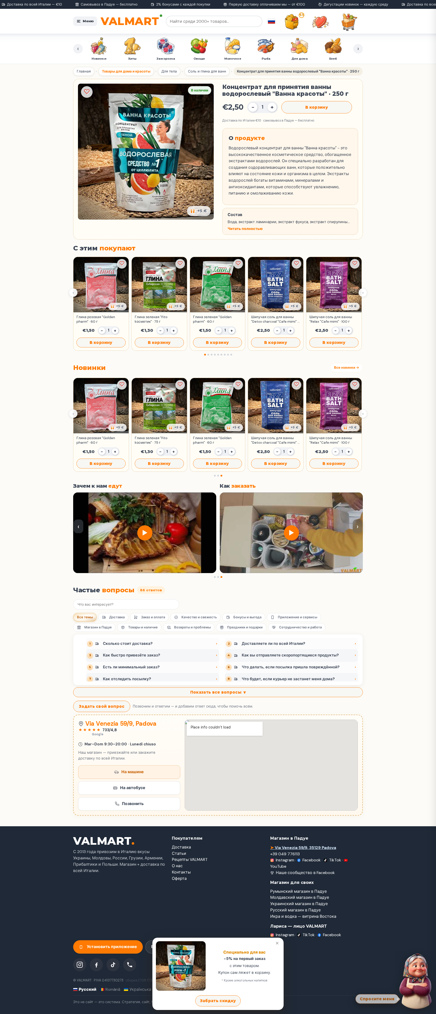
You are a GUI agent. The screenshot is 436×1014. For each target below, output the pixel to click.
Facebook (312, 860)
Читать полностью (245, 228)
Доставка (117, 617)
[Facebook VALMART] (96, 964)
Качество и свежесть (199, 617)
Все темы (85, 617)
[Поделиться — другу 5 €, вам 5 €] (199, 211)
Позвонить (133, 803)
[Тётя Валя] (414, 980)
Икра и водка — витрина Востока (303, 916)
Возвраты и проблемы (192, 627)
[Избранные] (320, 22)
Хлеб (329, 58)
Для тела (169, 71)
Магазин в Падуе (98, 627)
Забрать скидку (218, 1000)
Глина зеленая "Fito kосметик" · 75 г (151, 319)
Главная (84, 71)
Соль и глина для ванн (207, 71)
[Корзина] (349, 22)
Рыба (262, 58)
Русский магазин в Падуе (295, 910)
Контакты (181, 872)
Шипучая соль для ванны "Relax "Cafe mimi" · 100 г (330, 319)
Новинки (95, 58)
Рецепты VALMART (190, 859)
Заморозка (162, 58)
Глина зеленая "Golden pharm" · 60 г (212, 319)
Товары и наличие (143, 627)
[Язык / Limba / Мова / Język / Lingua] (271, 21)
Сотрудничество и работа (300, 627)
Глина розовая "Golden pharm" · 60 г (95, 319)
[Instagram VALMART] (79, 964)
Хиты (129, 58)
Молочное (229, 58)
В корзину (316, 107)
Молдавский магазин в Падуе (299, 897)
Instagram (285, 860)
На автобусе (132, 787)
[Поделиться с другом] (117, 306)
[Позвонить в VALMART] (129, 964)
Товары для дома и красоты (126, 71)
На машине (132, 771)
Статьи (179, 853)
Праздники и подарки (245, 627)
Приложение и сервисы (297, 617)
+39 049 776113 (285, 854)
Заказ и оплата (153, 617)
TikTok (335, 860)
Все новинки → (346, 367)
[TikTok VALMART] (113, 964)
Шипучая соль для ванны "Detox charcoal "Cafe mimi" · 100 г (274, 319)
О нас (177, 865)
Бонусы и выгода (247, 617)
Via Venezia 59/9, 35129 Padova (303, 847)
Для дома (296, 58)
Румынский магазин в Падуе (298, 891)
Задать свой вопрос (101, 706)
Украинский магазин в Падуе (299, 903)
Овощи (196, 58)
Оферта (179, 878)
